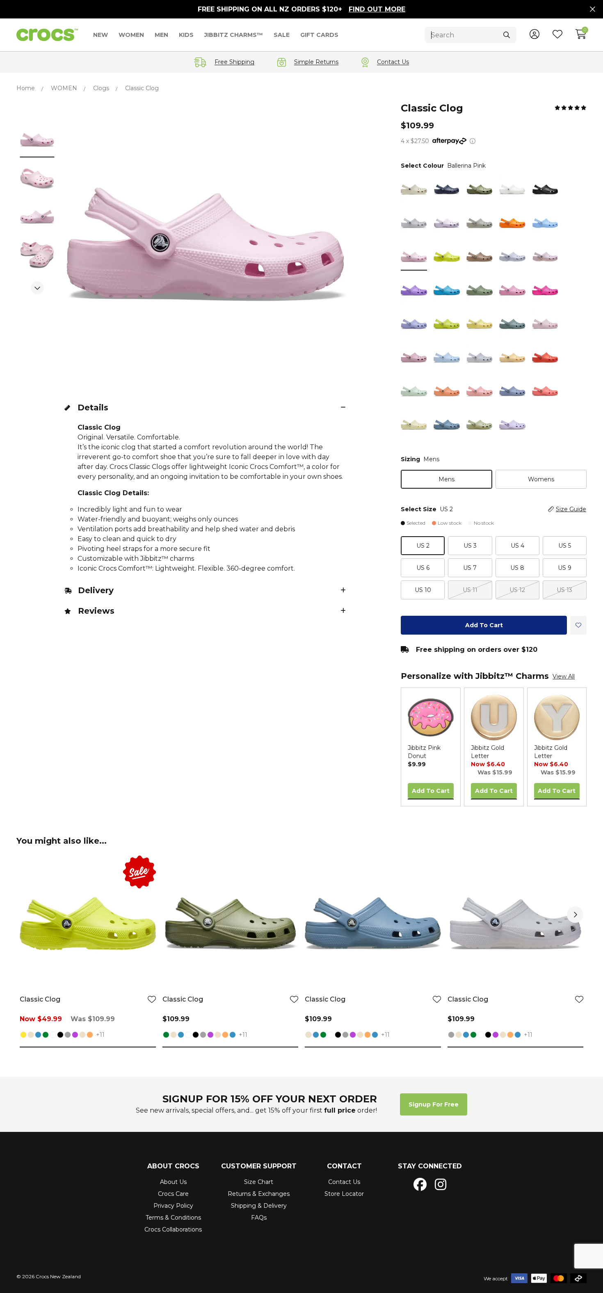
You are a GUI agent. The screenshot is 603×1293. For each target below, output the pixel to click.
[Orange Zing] (90, 1035)
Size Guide (571, 509)
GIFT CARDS (319, 35)
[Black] (60, 1035)
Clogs (101, 88)
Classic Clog (40, 999)
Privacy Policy (173, 1205)
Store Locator (344, 1193)
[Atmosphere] (67, 1035)
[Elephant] (82, 1035)
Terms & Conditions (173, 1217)
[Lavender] (75, 1035)
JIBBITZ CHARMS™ (233, 35)
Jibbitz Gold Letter (487, 752)
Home (25, 88)
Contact (344, 1166)
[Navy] (38, 1035)
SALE (282, 35)
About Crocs (173, 1166)
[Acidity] (23, 1035)
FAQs (259, 1217)
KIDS (186, 35)
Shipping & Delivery (259, 1205)
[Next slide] (37, 287)
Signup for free (434, 1104)
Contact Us (344, 1182)
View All (564, 676)
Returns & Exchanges (259, 1193)
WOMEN (131, 35)
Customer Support (259, 1166)
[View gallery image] (37, 139)
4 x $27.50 (415, 141)
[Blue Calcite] (232, 1035)
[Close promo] (592, 9)
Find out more (377, 9)
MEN (161, 35)
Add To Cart (431, 790)
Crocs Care (173, 1193)
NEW (100, 35)
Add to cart (484, 625)
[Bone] (30, 1035)
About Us (173, 1182)
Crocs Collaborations (173, 1229)
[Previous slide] (37, 110)
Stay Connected (430, 1166)
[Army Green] (45, 1035)
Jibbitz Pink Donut (424, 752)
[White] (53, 1035)
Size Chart (258, 1182)
